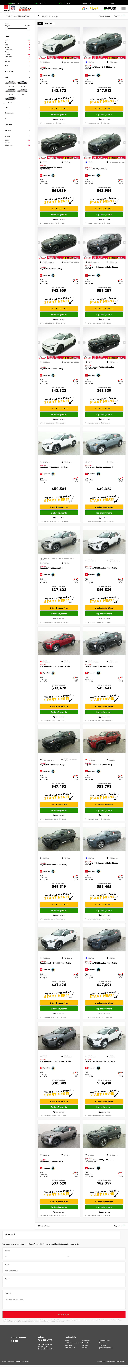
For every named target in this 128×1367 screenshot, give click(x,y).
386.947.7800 (87, 2)
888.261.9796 (64, 2)
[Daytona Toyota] (25, 8)
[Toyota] (9, 8)
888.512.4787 (14, 2)
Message (8, 1293)
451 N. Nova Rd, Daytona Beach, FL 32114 (113, 2)
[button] (78, 42)
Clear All (40, 23)
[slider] (6, 28)
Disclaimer (9, 1234)
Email (7, 1265)
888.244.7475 (40, 2)
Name (7, 1251)
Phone (7, 1279)
